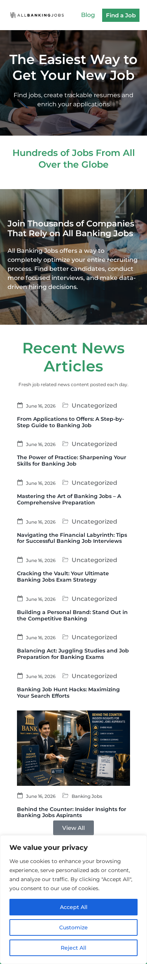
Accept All (73, 907)
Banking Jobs (87, 796)
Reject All (73, 947)
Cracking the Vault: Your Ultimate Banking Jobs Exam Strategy (63, 576)
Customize (73, 927)
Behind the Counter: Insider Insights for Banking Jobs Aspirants (71, 812)
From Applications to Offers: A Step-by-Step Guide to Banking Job (70, 422)
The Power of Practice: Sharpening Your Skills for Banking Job (71, 460)
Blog (88, 14)
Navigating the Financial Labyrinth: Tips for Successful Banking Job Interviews (72, 538)
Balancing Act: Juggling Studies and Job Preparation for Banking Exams (73, 653)
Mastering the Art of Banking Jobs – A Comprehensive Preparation (69, 499)
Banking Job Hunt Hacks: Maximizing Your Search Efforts (68, 692)
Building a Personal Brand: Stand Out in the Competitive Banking (72, 615)
